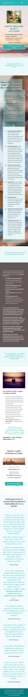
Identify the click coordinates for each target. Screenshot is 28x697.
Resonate (17, 695)
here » (13, 439)
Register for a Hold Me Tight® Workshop (14, 46)
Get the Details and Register (14, 483)
